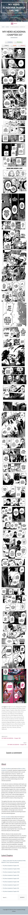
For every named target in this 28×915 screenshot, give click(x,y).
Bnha (21, 706)
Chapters (12, 710)
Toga (18, 725)
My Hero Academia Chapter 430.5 (11, 872)
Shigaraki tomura (10, 724)
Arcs (15, 706)
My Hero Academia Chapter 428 (11, 881)
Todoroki (14, 725)
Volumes (19, 727)
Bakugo (18, 706)
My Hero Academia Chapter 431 (11, 865)
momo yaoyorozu (17, 717)
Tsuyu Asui (9, 727)
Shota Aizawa (18, 724)
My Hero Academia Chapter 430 (11, 875)
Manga (3, 715)
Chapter (7, 710)
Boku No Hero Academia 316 (11, 708)
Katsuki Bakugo (19, 713)
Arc (12, 706)
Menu (15, 23)
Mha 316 (8, 715)
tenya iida (8, 725)
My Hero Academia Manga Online (14, 7)
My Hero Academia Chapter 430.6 (11, 868)
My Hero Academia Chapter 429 (11, 878)
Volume (14, 727)
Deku (16, 710)
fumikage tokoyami (12, 712)
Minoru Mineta (5, 717)
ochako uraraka (21, 722)
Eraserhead (4, 712)
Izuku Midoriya (10, 713)
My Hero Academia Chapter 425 (11, 891)
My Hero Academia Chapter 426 (11, 888)
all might (9, 706)
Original (4, 724)
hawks (19, 712)
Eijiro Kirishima (21, 710)
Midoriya (20, 715)
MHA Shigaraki (14, 715)
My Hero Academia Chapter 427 (11, 885)
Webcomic (4, 729)
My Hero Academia (9, 718)
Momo (11, 717)
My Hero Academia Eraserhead (11, 720)
